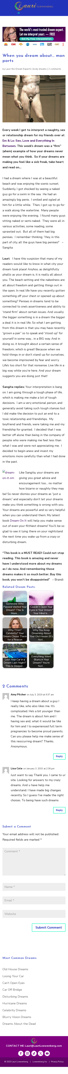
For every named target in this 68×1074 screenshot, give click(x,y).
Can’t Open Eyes (13, 983)
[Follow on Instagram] (27, 1053)
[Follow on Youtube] (47, 1053)
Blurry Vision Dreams (16, 1017)
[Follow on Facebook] (20, 1053)
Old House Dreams (15, 969)
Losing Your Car (13, 976)
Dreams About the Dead (19, 1024)
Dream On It (18, 521)
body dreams (40, 68)
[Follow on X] (40, 1053)
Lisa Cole (16, 768)
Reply (59, 756)
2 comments (54, 68)
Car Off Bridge (12, 990)
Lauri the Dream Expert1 (18, 68)
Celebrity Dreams (14, 1010)
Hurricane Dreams (14, 1003)
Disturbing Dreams (15, 997)
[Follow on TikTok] (34, 1053)
